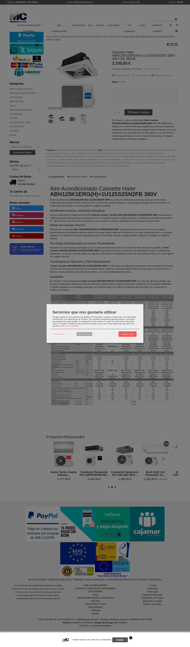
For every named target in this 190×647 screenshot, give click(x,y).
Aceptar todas (127, 334)
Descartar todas (84, 334)
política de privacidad (69, 326)
